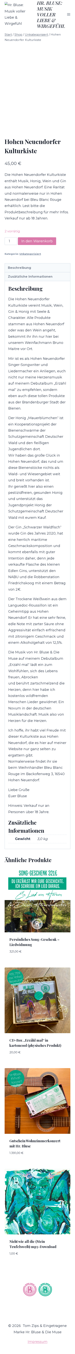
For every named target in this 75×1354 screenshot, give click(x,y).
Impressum (38, 1342)
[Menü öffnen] (68, 14)
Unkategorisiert (30, 253)
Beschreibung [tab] (19, 268)
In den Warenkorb (37, 241)
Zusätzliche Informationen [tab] (30, 276)
